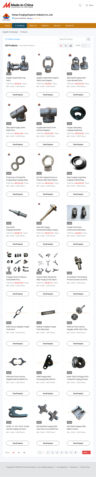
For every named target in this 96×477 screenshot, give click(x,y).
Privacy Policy (85, 467)
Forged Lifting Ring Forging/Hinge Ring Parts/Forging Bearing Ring (77, 130)
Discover (57, 25)
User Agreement (62, 467)
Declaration (74, 467)
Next (85, 452)
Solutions (45, 25)
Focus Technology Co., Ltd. (31, 467)
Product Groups (13, 39)
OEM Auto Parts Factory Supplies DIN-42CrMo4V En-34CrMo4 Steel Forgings (17, 379)
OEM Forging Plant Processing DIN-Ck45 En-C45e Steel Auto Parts (46, 379)
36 (19, 452)
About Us (32, 25)
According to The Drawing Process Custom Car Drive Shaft (77, 279)
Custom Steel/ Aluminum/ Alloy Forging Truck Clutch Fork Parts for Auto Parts (46, 279)
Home (7, 25)
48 (24, 452)
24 (13, 453)
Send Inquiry (18, 95)
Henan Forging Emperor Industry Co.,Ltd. (32, 14)
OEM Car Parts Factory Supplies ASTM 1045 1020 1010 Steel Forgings (77, 329)
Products (20, 25)
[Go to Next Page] (88, 45)
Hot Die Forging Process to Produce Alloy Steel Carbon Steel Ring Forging (46, 180)
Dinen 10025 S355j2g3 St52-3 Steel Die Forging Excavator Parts (78, 379)
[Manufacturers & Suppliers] (18, 5)
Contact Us (69, 25)
